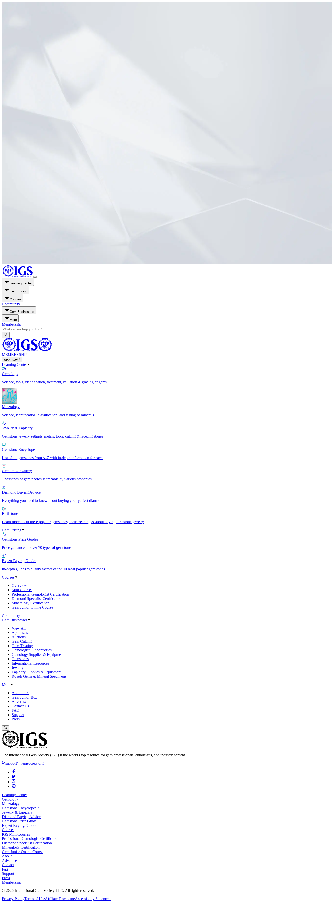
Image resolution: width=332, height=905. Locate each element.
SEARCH (10, 360)
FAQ (15, 710)
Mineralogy (11, 804)
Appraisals (20, 633)
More (6, 685)
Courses (8, 577)
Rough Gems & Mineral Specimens (39, 676)
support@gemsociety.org (24, 763)
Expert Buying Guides (19, 825)
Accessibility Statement (93, 899)
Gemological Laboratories (32, 650)
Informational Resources (30, 663)
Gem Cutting (22, 641)
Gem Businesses (14, 620)
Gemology (10, 799)
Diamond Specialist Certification (36, 599)
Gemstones (20, 659)
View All (19, 628)
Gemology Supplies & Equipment (38, 654)
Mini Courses (22, 590)
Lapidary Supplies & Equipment (36, 672)
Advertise (19, 702)
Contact (8, 865)
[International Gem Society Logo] (27, 350)
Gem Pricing (11, 530)
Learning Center (14, 364)
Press (16, 719)
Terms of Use (34, 899)
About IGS (20, 693)
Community (11, 304)
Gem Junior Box (24, 697)
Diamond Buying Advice (21, 817)
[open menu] (35, 277)
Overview (19, 585)
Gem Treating (22, 646)
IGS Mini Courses (16, 834)
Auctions (19, 637)
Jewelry (18, 668)
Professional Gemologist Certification (40, 594)
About (7, 856)
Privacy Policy (13, 899)
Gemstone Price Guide (19, 821)
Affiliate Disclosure (60, 899)
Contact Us (20, 706)
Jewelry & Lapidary (17, 812)
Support (18, 715)
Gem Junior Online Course (32, 607)
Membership (11, 324)
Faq (5, 869)
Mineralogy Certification (30, 603)
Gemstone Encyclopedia (20, 808)
